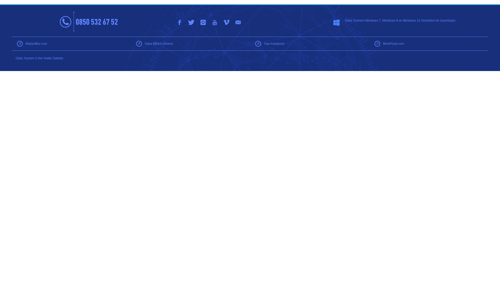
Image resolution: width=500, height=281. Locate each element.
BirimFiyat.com (393, 44)
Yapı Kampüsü (274, 44)
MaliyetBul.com (36, 44)
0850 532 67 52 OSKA (89, 21)
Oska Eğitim (159, 44)
